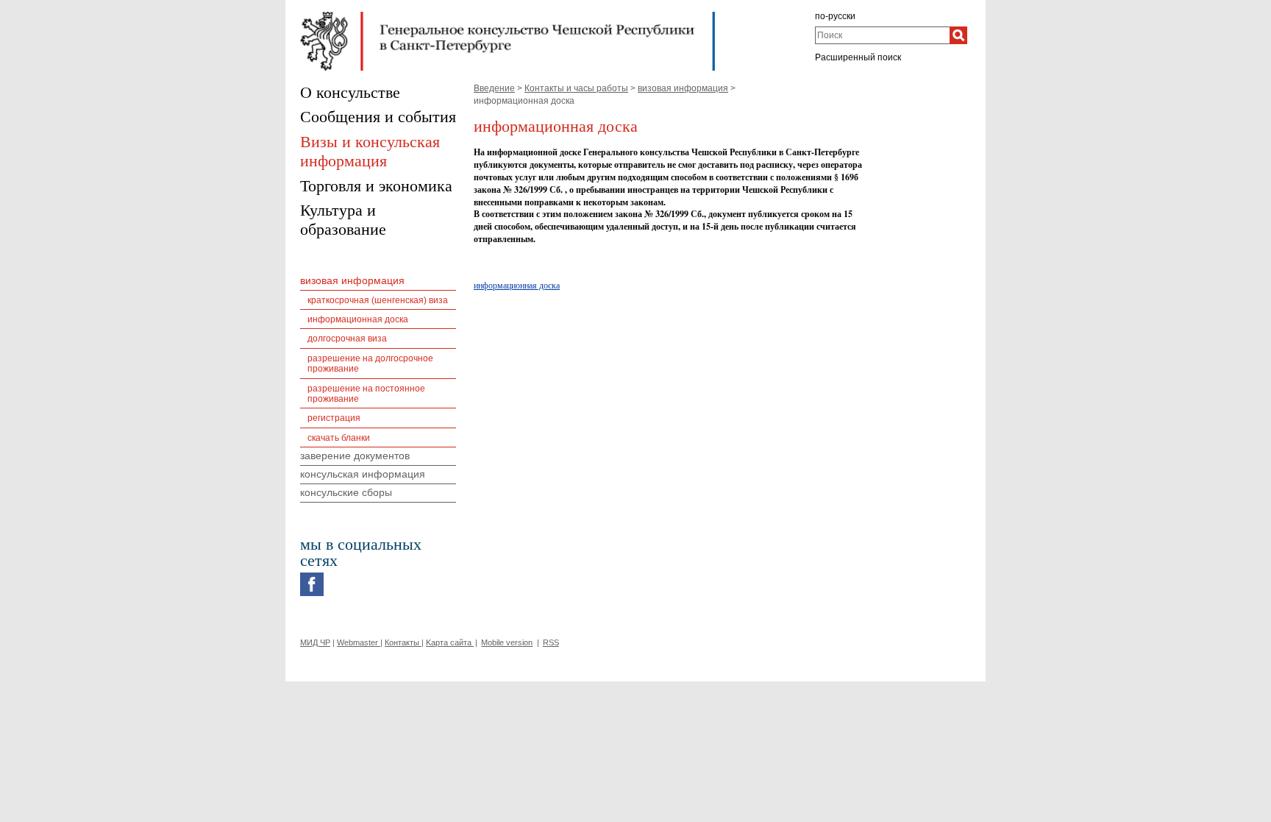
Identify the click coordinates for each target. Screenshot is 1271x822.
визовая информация (683, 88)
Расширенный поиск (858, 57)
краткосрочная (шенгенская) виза (377, 300)
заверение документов (355, 455)
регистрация (333, 418)
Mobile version (507, 642)
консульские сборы (346, 492)
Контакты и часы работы (576, 88)
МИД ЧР (315, 642)
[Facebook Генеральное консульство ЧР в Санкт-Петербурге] (312, 576)
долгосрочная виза (347, 338)
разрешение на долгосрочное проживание (370, 363)
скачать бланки (338, 438)
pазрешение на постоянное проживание (366, 393)
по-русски (835, 16)
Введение (494, 88)
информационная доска (517, 285)
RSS (551, 642)
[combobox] (882, 35)
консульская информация (362, 474)
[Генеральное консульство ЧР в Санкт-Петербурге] (508, 15)
